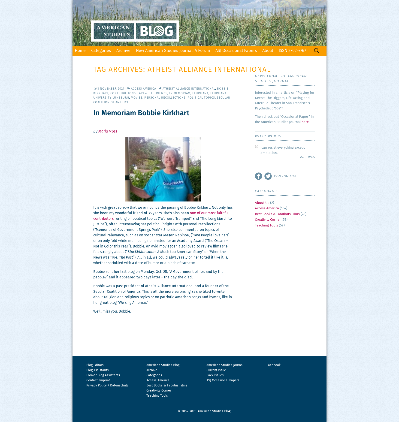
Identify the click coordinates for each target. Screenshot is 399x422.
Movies (136, 97)
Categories (101, 51)
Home (80, 51)
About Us (262, 203)
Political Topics (201, 97)
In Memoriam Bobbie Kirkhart (141, 113)
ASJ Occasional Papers (236, 51)
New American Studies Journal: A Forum (173, 51)
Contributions (123, 93)
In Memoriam (179, 93)
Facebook (273, 365)
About (267, 51)
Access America (143, 88)
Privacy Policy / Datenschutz (107, 385)
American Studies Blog (162, 365)
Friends (160, 93)
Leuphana (200, 93)
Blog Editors (95, 365)
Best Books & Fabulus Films (166, 385)
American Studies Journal (225, 365)
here (305, 122)
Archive (123, 51)
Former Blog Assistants (103, 375)
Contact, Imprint (98, 380)
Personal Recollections (165, 97)
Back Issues (215, 375)
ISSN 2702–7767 (292, 51)
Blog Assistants (97, 370)
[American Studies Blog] (199, 23)
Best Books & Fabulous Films (277, 214)
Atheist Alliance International (189, 88)
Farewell (145, 93)
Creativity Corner (268, 219)
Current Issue (216, 370)
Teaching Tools (266, 225)
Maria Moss (107, 131)
